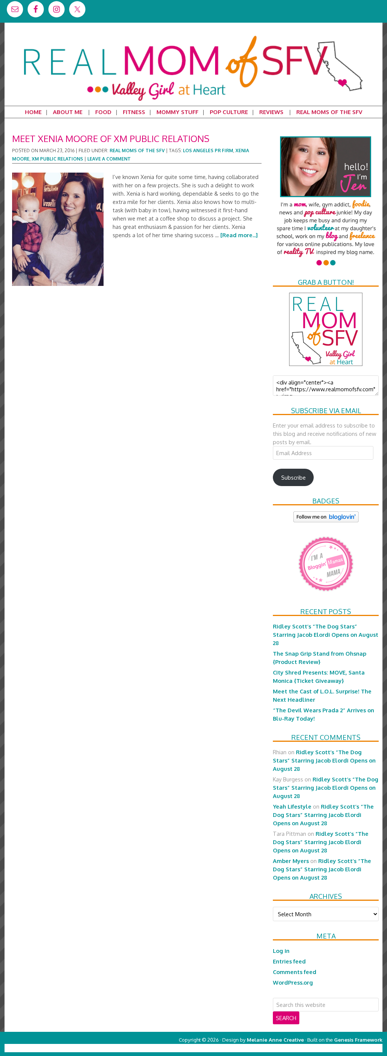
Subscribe (293, 477)
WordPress (350, 1048)
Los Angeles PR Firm (208, 150)
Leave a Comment (109, 159)
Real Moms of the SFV (137, 150)
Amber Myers (291, 860)
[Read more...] (239, 235)
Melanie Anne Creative (275, 1039)
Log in (281, 950)
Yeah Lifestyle (292, 806)
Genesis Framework (358, 1039)
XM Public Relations (57, 159)
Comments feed (294, 971)
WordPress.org (293, 982)
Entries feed (289, 961)
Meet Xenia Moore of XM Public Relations (110, 138)
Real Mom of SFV (193, 35)
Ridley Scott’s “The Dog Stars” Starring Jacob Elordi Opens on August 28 (325, 634)
